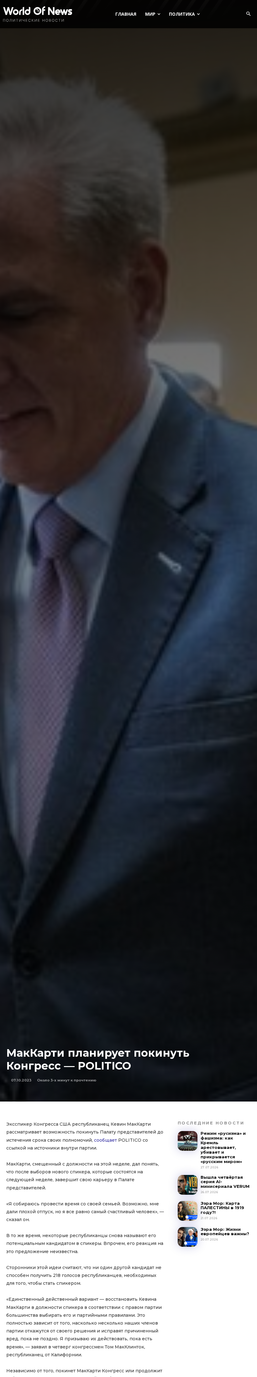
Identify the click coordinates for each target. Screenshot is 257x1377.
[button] (248, 14)
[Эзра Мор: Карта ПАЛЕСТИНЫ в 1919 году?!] (187, 1211)
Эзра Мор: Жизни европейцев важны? (225, 1231)
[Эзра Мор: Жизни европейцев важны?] (187, 1237)
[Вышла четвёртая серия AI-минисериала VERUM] (187, 1185)
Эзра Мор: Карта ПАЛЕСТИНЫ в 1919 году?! (222, 1208)
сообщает (105, 1140)
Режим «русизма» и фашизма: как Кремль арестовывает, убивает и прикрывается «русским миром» (223, 1147)
